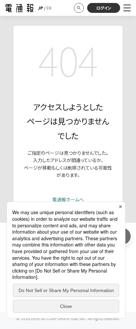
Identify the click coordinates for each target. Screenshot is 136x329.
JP (40, 8)
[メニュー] (127, 8)
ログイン (103, 8)
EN (49, 8)
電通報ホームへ (68, 199)
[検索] (79, 8)
